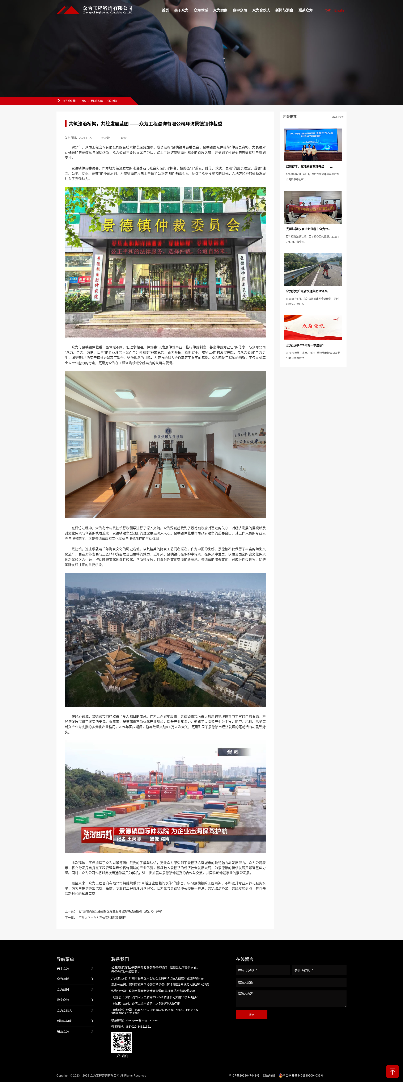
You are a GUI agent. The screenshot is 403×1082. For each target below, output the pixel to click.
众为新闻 (112, 101)
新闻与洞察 (284, 10)
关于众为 (181, 10)
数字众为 (240, 10)
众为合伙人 (261, 10)
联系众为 (305, 10)
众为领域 (201, 10)
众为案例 (220, 10)
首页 (165, 10)
